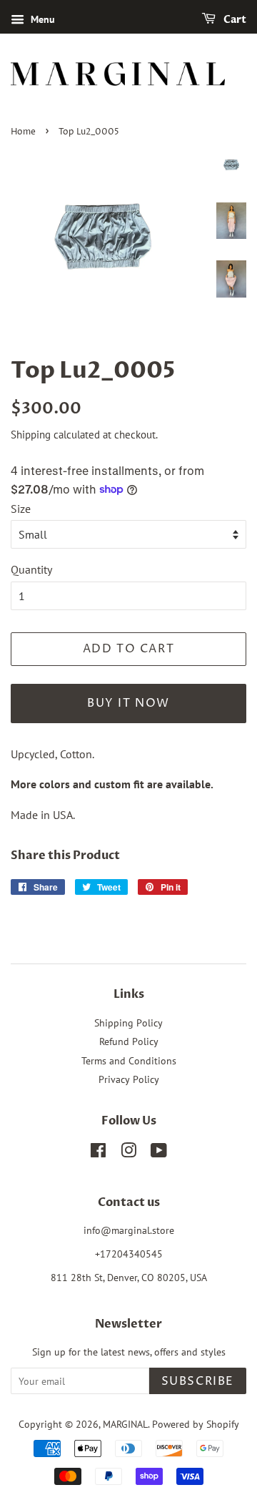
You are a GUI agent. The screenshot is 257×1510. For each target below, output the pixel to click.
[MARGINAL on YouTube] (159, 1153)
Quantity (31, 569)
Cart (233, 19)
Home (23, 132)
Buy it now (128, 703)
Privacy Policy (129, 1079)
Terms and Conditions (128, 1060)
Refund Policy (128, 1041)
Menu (41, 19)
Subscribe (197, 1381)
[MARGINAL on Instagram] (128, 1153)
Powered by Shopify (195, 1424)
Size (21, 508)
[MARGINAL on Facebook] (98, 1153)
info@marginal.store (129, 1230)
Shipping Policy (128, 1022)
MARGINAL (125, 1424)
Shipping (31, 434)
